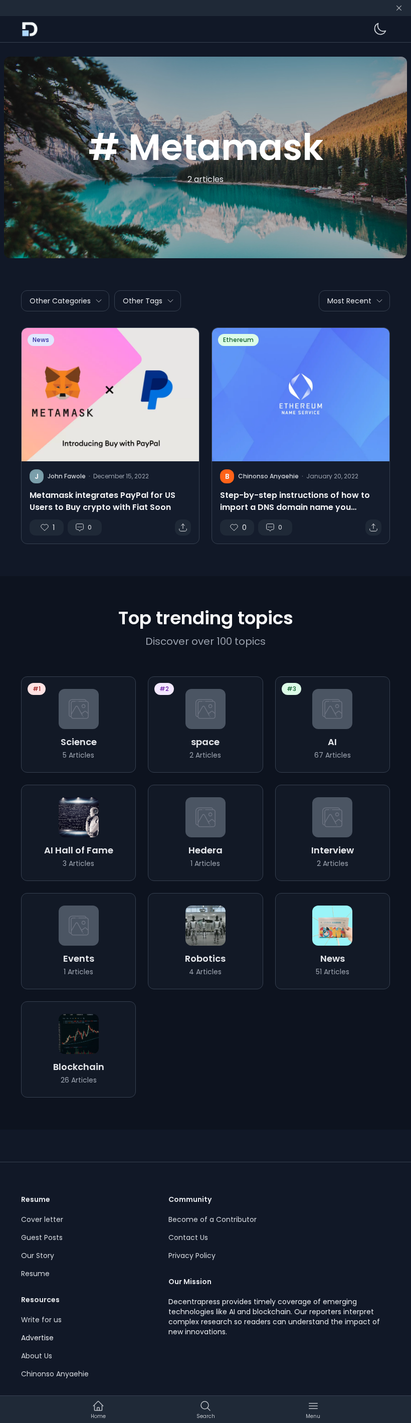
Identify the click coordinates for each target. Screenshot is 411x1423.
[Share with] (183, 527)
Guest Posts (42, 1237)
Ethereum (238, 339)
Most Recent (349, 301)
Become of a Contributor (212, 1219)
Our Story (37, 1256)
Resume (35, 1274)
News (41, 339)
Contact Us (188, 1237)
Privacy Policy (192, 1256)
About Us (36, 1356)
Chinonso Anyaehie (55, 1374)
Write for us (41, 1320)
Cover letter (42, 1219)
